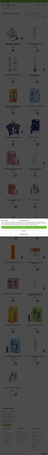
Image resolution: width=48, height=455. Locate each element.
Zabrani (24, 230)
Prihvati (24, 227)
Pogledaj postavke (24, 234)
